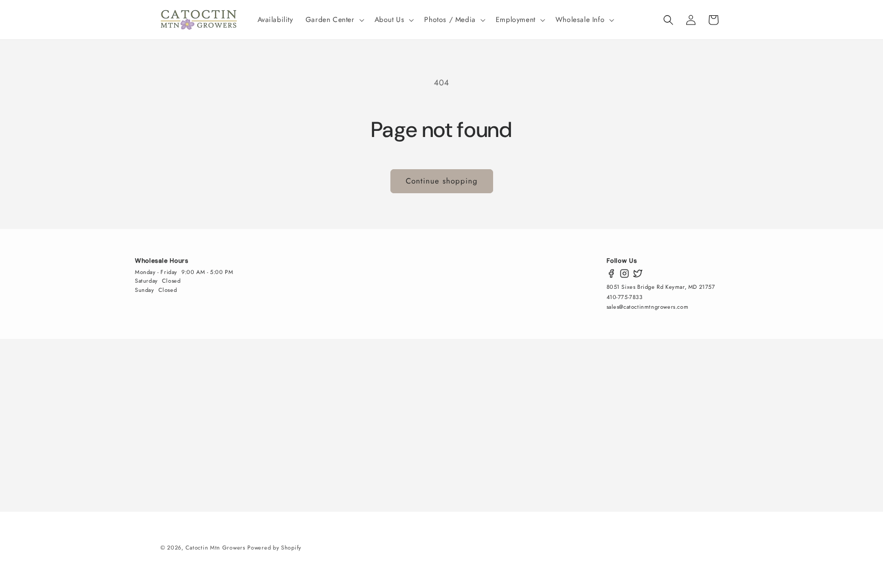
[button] (333, 19)
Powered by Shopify (274, 547)
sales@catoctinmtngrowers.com (648, 307)
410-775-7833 (625, 297)
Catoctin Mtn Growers (215, 547)
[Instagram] (624, 273)
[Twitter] (637, 273)
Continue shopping (442, 181)
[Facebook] (611, 273)
